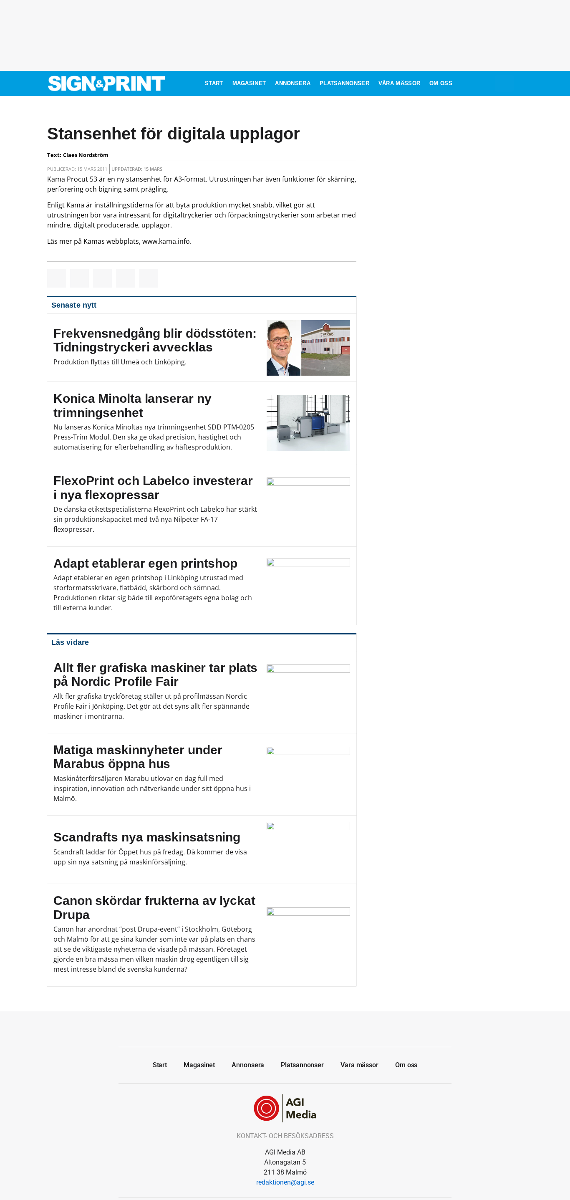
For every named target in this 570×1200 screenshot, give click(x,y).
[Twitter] (285, 1028)
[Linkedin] (303, 1028)
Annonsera (292, 83)
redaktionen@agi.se (285, 1182)
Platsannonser (344, 83)
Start (214, 83)
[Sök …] (504, 83)
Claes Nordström (85, 155)
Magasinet (249, 83)
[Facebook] (266, 1028)
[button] (56, 278)
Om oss (440, 83)
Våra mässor (399, 83)
